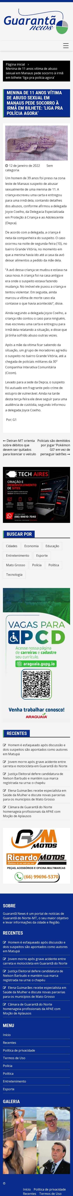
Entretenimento (17, 555)
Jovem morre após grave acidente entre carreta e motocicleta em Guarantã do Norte (35, 764)
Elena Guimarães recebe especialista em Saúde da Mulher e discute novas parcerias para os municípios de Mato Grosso (34, 795)
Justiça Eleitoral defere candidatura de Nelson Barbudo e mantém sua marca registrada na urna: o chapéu (33, 778)
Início (7, 1035)
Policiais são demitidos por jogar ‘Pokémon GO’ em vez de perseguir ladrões (53, 447)
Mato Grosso (15, 565)
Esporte (42, 555)
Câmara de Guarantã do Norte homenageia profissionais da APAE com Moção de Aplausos (31, 811)
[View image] (20, 1123)
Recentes (9, 1042)
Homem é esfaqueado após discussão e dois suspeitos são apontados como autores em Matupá (35, 749)
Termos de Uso (14, 1058)
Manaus (23, 184)
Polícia (36, 565)
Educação (52, 546)
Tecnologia (14, 574)
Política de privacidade (19, 1050)
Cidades (11, 546)
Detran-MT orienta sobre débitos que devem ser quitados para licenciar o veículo (19, 447)
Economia (31, 546)
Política (53, 565)
